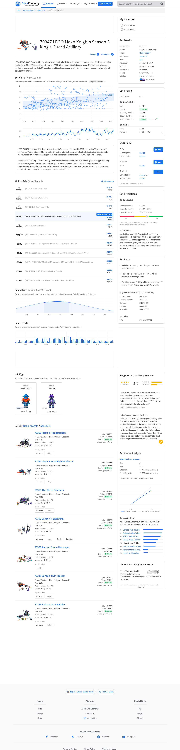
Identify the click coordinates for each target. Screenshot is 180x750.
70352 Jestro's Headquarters (51, 432)
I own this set (95, 450)
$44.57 (109, 580)
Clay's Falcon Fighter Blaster (134, 540)
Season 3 (41, 10)
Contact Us (90, 713)
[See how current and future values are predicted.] (162, 133)
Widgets (140, 713)
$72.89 (109, 523)
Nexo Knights (28, 10)
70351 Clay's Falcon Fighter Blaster (54, 461)
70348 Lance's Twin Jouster (50, 575)
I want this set (96, 454)
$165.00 (109, 465)
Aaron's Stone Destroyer (132, 550)
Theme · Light (107, 692)
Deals (40, 718)
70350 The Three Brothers (49, 490)
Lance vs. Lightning (131, 553)
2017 (41, 440)
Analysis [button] (76, 3)
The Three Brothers (130, 536)
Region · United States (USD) (81, 692)
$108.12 (109, 494)
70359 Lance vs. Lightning (49, 518)
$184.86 (109, 437)
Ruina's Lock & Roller (131, 533)
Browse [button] (49, 3)
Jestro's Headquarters (132, 546)
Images (93, 54)
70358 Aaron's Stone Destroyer (52, 547)
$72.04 (109, 551)
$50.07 (109, 608)
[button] (104, 82)
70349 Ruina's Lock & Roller (50, 604)
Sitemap (140, 718)
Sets (18, 10)
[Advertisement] (64, 23)
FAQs (140, 709)
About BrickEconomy (90, 709)
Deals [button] (62, 3)
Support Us (91, 718)
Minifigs (40, 713)
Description (106, 54)
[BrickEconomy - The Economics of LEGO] (27, 4)
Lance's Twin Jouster (131, 530)
